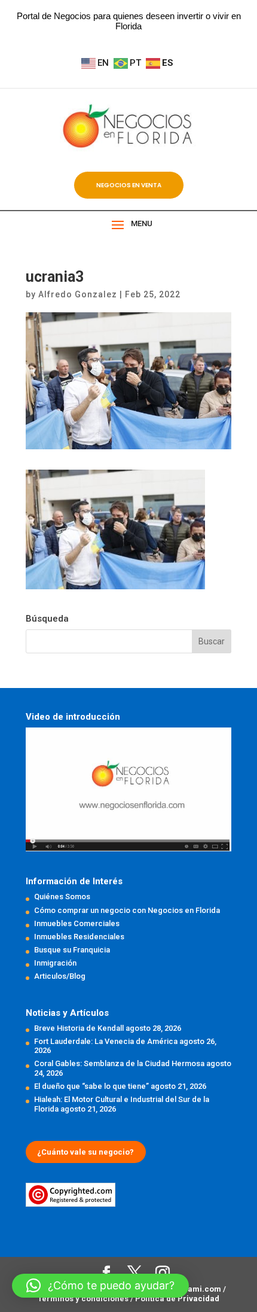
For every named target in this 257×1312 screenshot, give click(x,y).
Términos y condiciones (84, 1298)
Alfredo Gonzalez (77, 294)
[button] (100, 1286)
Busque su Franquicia (72, 949)
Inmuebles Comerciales (77, 923)
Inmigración (55, 962)
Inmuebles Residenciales (79, 936)
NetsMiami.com (192, 1288)
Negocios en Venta (128, 185)
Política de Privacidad (177, 1298)
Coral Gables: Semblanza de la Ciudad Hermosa (119, 1063)
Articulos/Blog (59, 976)
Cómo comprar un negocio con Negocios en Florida (127, 910)
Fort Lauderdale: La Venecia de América (106, 1041)
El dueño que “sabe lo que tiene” (91, 1086)
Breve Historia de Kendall (79, 1028)
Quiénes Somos (62, 896)
